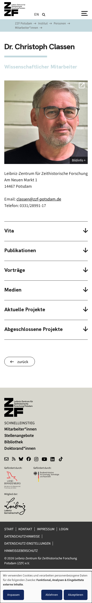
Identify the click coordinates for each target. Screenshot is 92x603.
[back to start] (15, 9)
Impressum (46, 529)
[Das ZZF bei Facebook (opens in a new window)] (29, 459)
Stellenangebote (19, 435)
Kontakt (25, 529)
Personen (60, 23)
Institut (43, 23)
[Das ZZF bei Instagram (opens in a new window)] (36, 459)
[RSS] (13, 459)
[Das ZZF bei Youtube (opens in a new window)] (44, 459)
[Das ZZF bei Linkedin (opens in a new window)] (52, 459)
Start (9, 529)
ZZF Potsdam (23, 23)
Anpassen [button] (13, 595)
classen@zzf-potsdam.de (38, 199)
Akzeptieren (75, 595)
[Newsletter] (6, 459)
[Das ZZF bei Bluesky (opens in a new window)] (21, 459)
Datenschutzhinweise (22, 536)
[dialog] (46, 587)
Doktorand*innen (20, 448)
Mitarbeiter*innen (26, 28)
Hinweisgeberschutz (21, 550)
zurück (22, 361)
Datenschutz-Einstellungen (27, 543)
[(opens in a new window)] (17, 500)
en (36, 14)
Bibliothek (13, 442)
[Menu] (84, 13)
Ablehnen (52, 595)
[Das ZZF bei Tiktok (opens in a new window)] (61, 459)
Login (64, 529)
